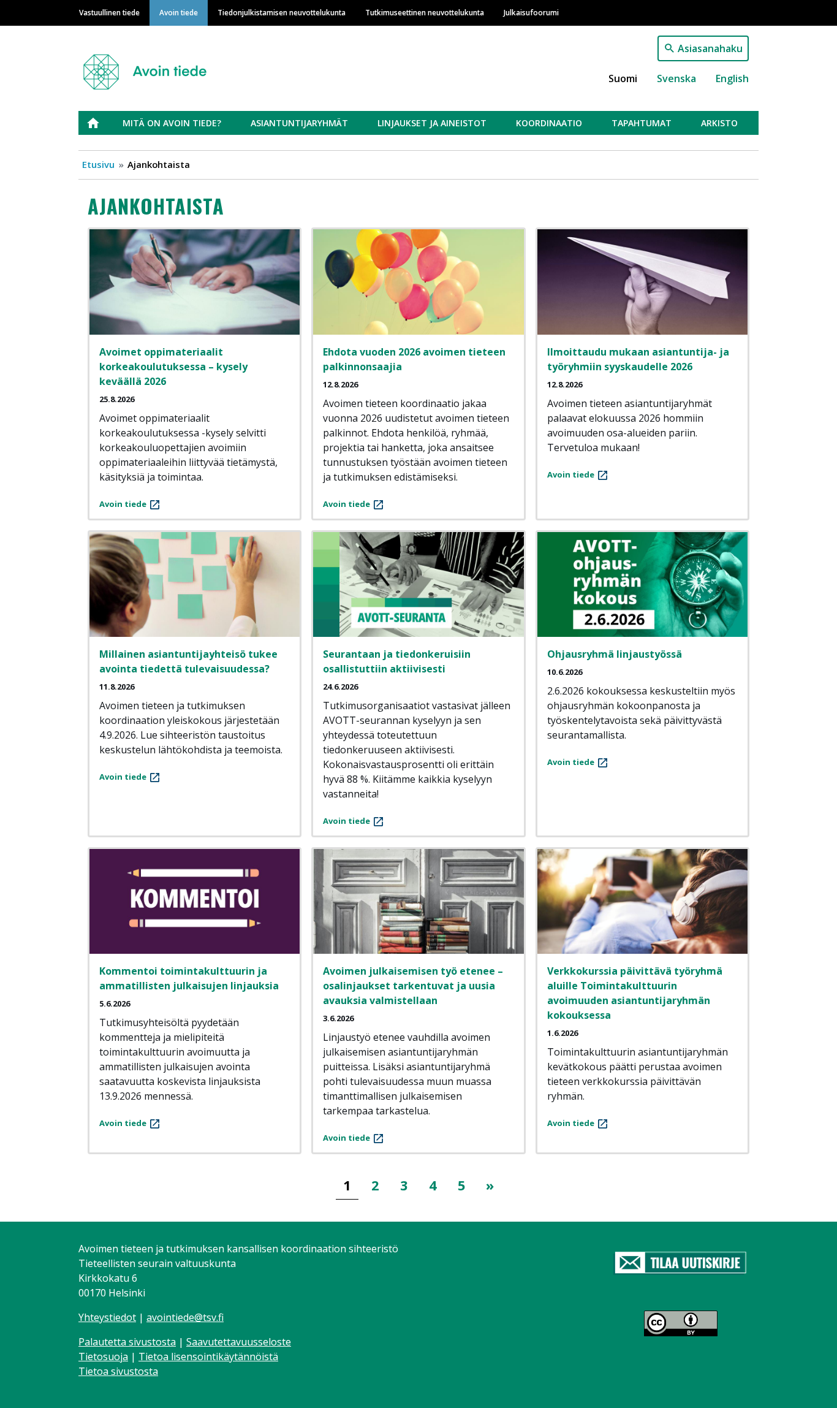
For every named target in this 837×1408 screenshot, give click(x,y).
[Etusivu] (149, 66)
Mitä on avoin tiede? (172, 123)
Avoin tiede (178, 12)
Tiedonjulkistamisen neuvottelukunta (282, 12)
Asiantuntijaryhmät (299, 123)
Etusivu (100, 123)
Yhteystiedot (107, 1317)
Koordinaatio (549, 123)
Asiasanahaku (710, 48)
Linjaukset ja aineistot (432, 123)
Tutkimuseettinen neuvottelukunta (424, 12)
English (732, 78)
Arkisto (719, 123)
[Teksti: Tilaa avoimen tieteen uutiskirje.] (680, 1263)
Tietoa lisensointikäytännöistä (208, 1356)
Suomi (622, 78)
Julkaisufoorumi (531, 12)
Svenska (676, 78)
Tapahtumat (642, 123)
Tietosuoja (103, 1356)
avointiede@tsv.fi (185, 1317)
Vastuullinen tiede (109, 12)
